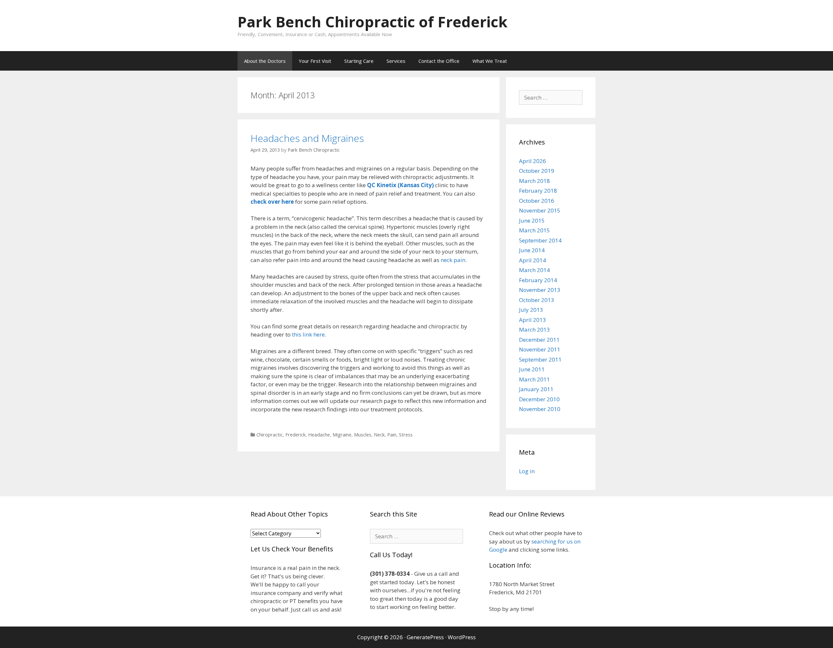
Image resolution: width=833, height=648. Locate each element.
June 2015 (532, 220)
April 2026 (532, 161)
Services (396, 61)
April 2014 (532, 260)
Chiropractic (269, 435)
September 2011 (540, 359)
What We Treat (489, 61)
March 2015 (534, 230)
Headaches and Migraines (307, 138)
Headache (319, 435)
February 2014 (538, 280)
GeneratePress (425, 637)
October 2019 (536, 170)
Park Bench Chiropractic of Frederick (373, 22)
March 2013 (534, 329)
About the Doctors (265, 61)
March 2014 (534, 270)
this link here (308, 334)
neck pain (453, 260)
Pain (391, 435)
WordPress (462, 637)
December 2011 (539, 339)
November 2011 (539, 349)
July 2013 (531, 309)
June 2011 (532, 369)
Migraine (342, 435)
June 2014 (532, 250)
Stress (406, 435)
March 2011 (534, 379)
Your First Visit (315, 61)
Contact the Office (438, 61)
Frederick (295, 435)
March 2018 (534, 181)
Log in (527, 471)
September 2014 (540, 240)
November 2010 (539, 409)
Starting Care (359, 61)
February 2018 (538, 190)
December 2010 (539, 399)
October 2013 (536, 300)
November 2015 (539, 210)
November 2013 (539, 290)
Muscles (362, 435)
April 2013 (532, 320)
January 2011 (536, 389)
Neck (379, 435)
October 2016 (536, 200)
